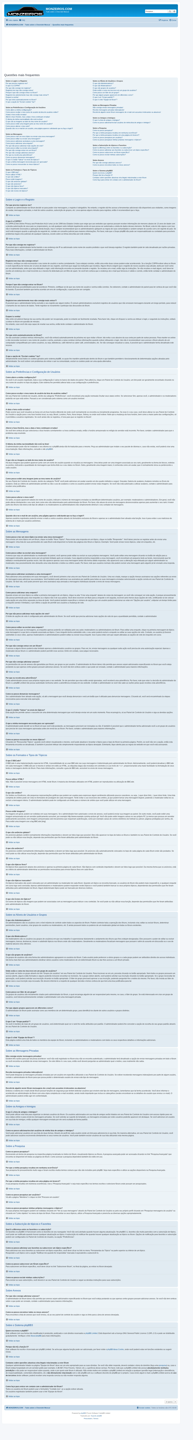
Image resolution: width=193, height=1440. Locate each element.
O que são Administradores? (103, 83)
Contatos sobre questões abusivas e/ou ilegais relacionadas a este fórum (119, 177)
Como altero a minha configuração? (19, 110)
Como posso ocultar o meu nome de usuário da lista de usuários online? (32, 112)
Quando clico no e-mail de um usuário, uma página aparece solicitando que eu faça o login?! (39, 128)
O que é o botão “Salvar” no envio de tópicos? (22, 160)
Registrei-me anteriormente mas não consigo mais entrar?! (27, 95)
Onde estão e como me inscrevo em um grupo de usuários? (115, 90)
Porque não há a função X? (103, 175)
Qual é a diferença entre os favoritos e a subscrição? (112, 148)
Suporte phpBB (96, 1416)
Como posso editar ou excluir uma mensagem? (23, 139)
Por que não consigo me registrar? (18, 88)
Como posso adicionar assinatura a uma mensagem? (25, 141)
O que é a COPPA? (13, 86)
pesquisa (162, 1365)
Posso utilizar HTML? (13, 174)
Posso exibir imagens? (14, 179)
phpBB (49, 449)
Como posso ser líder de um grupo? (106, 92)
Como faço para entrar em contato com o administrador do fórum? (117, 180)
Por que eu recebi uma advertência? (19, 155)
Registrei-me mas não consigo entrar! (19, 90)
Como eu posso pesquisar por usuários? (108, 137)
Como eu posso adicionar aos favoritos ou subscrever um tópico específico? (121, 150)
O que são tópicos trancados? (17, 188)
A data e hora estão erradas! (16, 114)
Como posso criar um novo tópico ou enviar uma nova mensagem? (30, 136)
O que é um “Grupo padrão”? (103, 97)
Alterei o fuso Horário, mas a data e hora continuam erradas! (28, 117)
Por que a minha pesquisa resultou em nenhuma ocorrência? (115, 133)
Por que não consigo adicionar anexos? (20, 153)
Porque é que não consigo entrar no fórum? (22, 92)
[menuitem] (22, 20)
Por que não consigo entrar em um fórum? (21, 150)
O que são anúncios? (13, 184)
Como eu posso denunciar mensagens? (20, 157)
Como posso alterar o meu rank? (18, 126)
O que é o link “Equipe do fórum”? (105, 100)
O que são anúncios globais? (16, 181)
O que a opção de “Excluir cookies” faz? (20, 102)
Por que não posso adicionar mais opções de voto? (24, 146)
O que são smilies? (13, 177)
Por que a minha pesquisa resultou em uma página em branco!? (116, 135)
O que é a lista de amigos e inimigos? (106, 120)
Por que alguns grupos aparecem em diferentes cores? (113, 95)
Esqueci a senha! (12, 97)
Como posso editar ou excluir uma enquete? (22, 148)
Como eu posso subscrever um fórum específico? (111, 152)
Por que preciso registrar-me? (17, 83)
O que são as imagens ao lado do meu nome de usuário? (26, 121)
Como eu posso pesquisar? (103, 130)
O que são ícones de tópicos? (17, 191)
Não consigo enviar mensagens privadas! (108, 107)
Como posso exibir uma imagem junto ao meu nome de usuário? (29, 124)
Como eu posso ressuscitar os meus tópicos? (23, 164)
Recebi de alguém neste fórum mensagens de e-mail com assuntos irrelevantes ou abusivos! (127, 112)
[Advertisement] (94, 50)
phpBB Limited (91, 1333)
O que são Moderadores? (102, 86)
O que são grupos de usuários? (104, 88)
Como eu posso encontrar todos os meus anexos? (111, 165)
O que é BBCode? (12, 172)
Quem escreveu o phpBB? (102, 173)
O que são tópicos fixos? (15, 186)
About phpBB (35, 1336)
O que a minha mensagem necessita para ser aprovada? (26, 162)
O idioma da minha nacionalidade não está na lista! (24, 119)
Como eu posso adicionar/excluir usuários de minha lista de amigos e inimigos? (121, 122)
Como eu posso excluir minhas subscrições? (109, 155)
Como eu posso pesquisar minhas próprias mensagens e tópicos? (117, 140)
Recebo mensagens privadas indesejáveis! (108, 110)
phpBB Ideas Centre (115, 1349)
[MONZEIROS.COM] (25, 10)
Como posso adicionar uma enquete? (19, 143)
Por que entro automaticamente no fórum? (21, 100)
